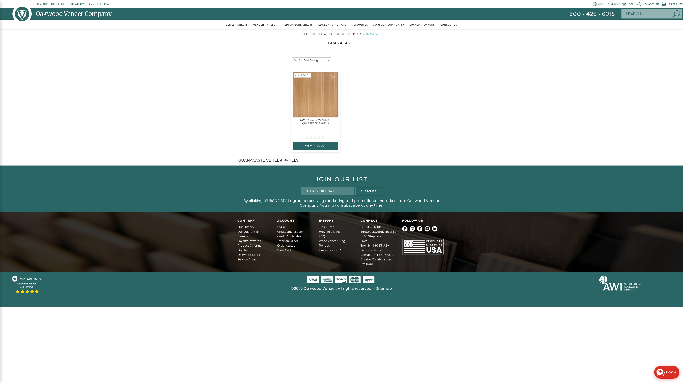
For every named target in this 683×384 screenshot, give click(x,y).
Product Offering (249, 245)
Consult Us (448, 24)
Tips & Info (326, 227)
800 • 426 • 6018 (592, 14)
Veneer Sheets (237, 24)
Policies (324, 245)
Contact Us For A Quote (378, 255)
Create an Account (290, 231)
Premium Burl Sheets (297, 24)
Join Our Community (388, 24)
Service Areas (246, 259)
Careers (242, 236)
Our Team (244, 250)
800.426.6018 (371, 227)
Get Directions (371, 250)
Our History (245, 227)
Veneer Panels (264, 24)
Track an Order (287, 241)
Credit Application (290, 236)
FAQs (323, 236)
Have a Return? (330, 250)
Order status (286, 245)
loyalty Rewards (422, 24)
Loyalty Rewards (249, 241)
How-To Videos (330, 231)
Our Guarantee (248, 231)
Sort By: (298, 60)
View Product (315, 145)
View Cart (284, 250)
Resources (360, 24)
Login (631, 4)
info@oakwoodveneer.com (380, 231)
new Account (651, 4)
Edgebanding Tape (332, 24)
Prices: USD (676, 4)
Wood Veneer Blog (332, 241)
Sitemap (384, 288)
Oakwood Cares (248, 255)
